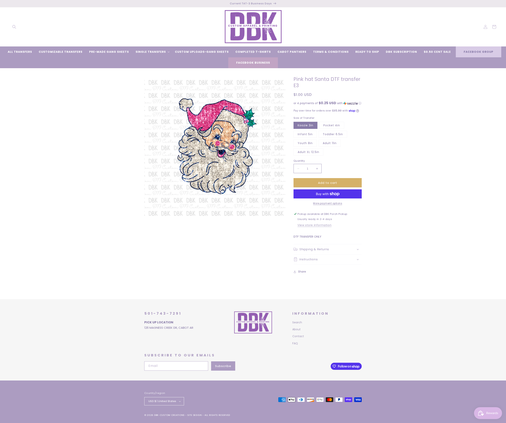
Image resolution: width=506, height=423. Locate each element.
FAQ (295, 343)
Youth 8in (305, 143)
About (296, 329)
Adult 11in (330, 143)
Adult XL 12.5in (308, 152)
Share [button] (302, 272)
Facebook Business (253, 63)
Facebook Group (478, 52)
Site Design (194, 415)
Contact (298, 336)
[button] (14, 27)
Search (297, 322)
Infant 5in (305, 134)
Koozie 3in (305, 125)
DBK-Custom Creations (169, 415)
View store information (314, 225)
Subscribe (223, 366)
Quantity (299, 161)
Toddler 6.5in (333, 134)
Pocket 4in (331, 125)
